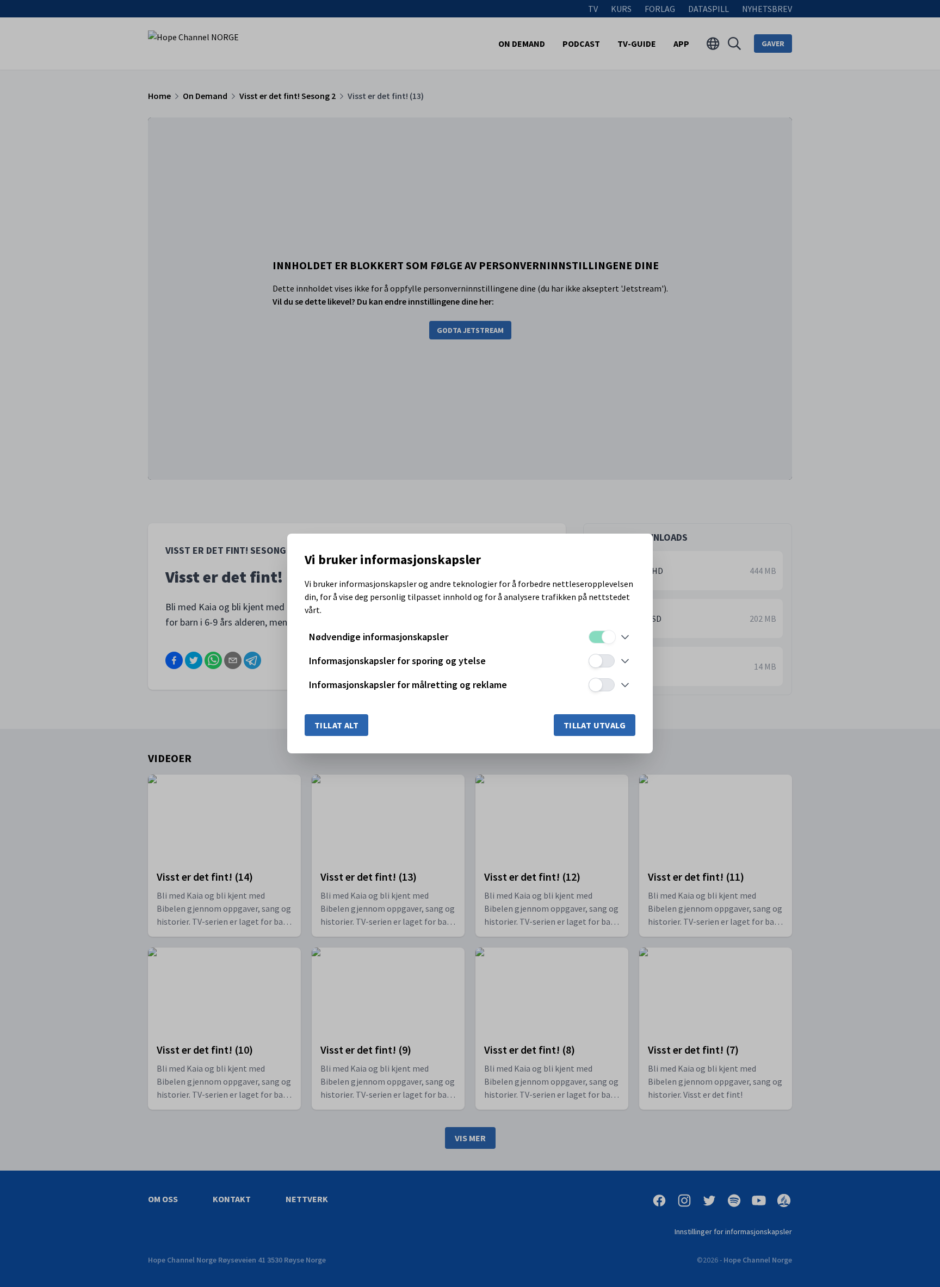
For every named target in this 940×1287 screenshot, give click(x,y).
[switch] (602, 637)
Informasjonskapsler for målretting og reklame (408, 684)
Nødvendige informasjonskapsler (378, 636)
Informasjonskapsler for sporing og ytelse (397, 660)
